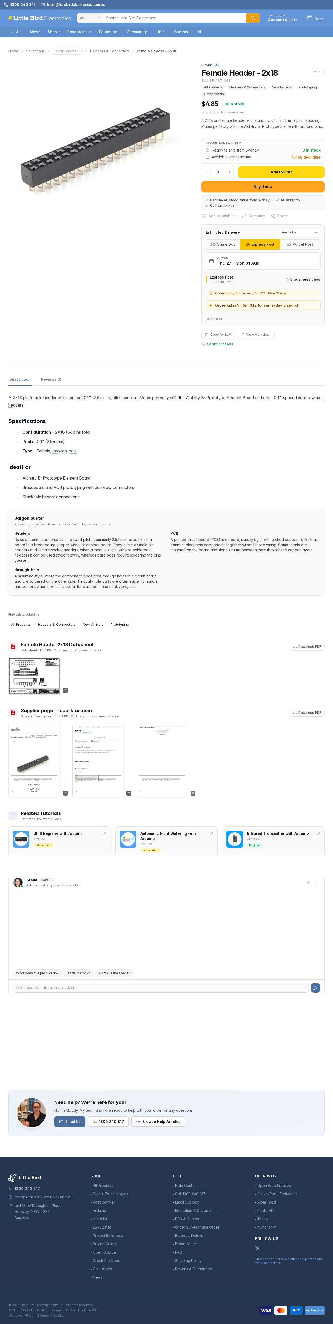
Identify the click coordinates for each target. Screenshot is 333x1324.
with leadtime (240, 157)
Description (20, 379)
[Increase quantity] (229, 172)
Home (13, 51)
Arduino (99, 1210)
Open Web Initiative (274, 1185)
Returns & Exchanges (193, 1269)
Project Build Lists (108, 1235)
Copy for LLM (221, 334)
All (18, 31)
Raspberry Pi (104, 1202)
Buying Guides (105, 1244)
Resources (77, 31)
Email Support (187, 1202)
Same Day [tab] (226, 244)
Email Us (73, 1121)
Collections (35, 51)
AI (199, 31)
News (35, 31)
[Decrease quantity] (206, 172)
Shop (52, 31)
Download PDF (309, 647)
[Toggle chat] (316, 882)
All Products (213, 87)
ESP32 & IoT (103, 1227)
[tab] (260, 244)
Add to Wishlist (222, 216)
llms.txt (262, 1219)
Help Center (185, 1185)
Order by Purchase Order (197, 1227)
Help (160, 31)
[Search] (253, 18)
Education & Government (196, 1210)
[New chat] (308, 882)
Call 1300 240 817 (190, 1194)
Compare (256, 216)
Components (65, 51)
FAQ (178, 1252)
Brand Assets (186, 1244)
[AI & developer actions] (318, 71)
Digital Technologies (110, 1194)
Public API (265, 1210)
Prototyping (308, 87)
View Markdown (258, 334)
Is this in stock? (78, 973)
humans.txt (266, 1227)
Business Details (189, 1235)
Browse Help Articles (161, 1121)
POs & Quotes (187, 1219)
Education (108, 31)
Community (137, 31)
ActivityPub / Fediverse (277, 1194)
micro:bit (100, 1219)
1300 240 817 (111, 1121)
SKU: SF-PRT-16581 (216, 80)
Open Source (104, 1252)
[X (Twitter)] (257, 1248)
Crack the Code (106, 1260)
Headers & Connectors (110, 51)
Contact (181, 31)
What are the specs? (114, 973)
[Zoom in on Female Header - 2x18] (97, 152)
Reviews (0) (52, 379)
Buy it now (263, 186)
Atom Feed (266, 1202)
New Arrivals (282, 87)
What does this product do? (37, 973)
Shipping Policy (188, 1260)
